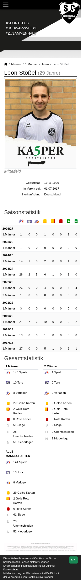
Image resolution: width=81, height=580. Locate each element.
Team (45, 64)
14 (21, 261)
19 (21, 335)
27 (21, 348)
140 (15, 372)
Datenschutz (10, 569)
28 (21, 274)
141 (15, 462)
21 (21, 321)
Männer (16, 64)
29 (15, 403)
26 (21, 287)
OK (73, 559)
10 (45, 321)
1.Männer (31, 64)
